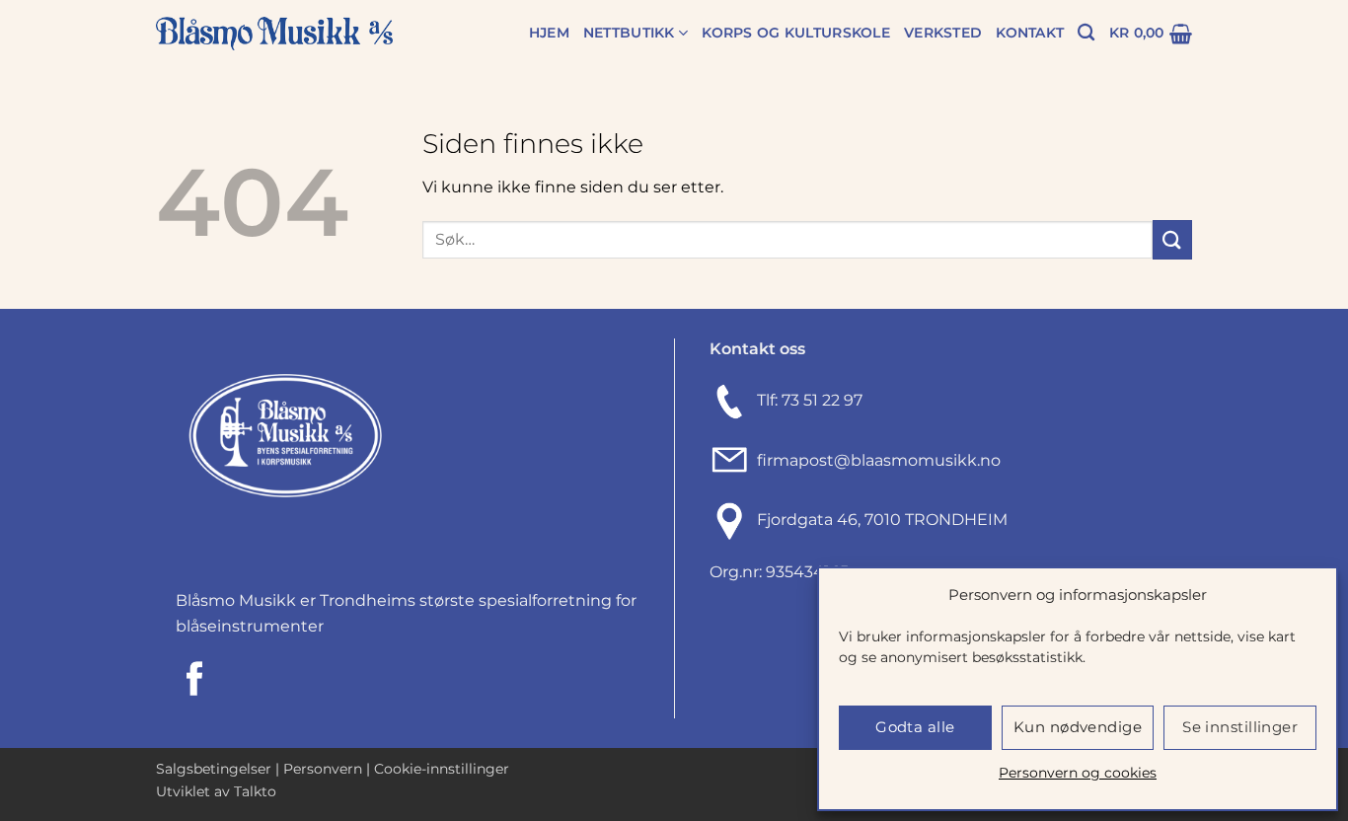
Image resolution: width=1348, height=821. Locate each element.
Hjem (549, 32)
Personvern (322, 769)
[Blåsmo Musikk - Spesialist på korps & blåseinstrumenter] (274, 34)
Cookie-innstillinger (441, 769)
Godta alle (915, 726)
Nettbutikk (629, 32)
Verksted (943, 32)
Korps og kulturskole (796, 32)
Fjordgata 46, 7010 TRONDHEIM (882, 519)
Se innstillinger (1240, 726)
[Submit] (1172, 239)
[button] (1150, 33)
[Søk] (1086, 33)
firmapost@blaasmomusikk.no (875, 460)
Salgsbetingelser (213, 769)
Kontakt (1030, 32)
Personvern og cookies (1078, 773)
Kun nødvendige (1077, 726)
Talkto (255, 791)
